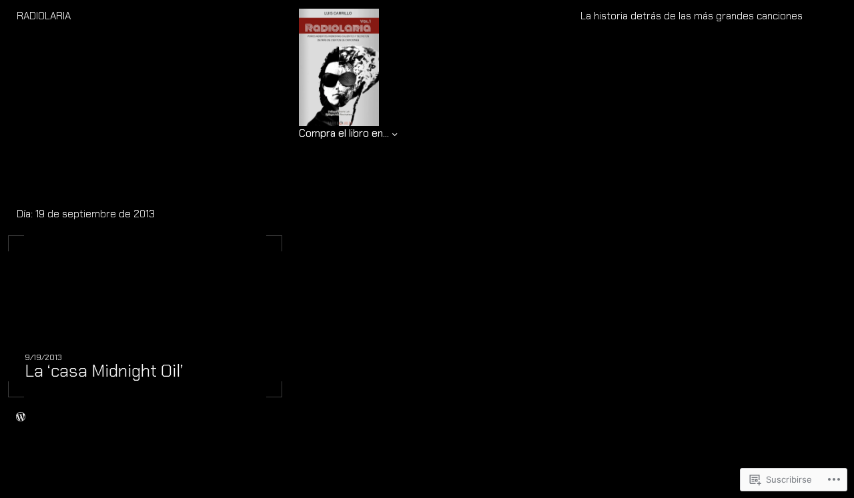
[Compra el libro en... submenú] (395, 134)
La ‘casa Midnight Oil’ (104, 371)
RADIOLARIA (44, 16)
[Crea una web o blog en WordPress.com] (20, 417)
